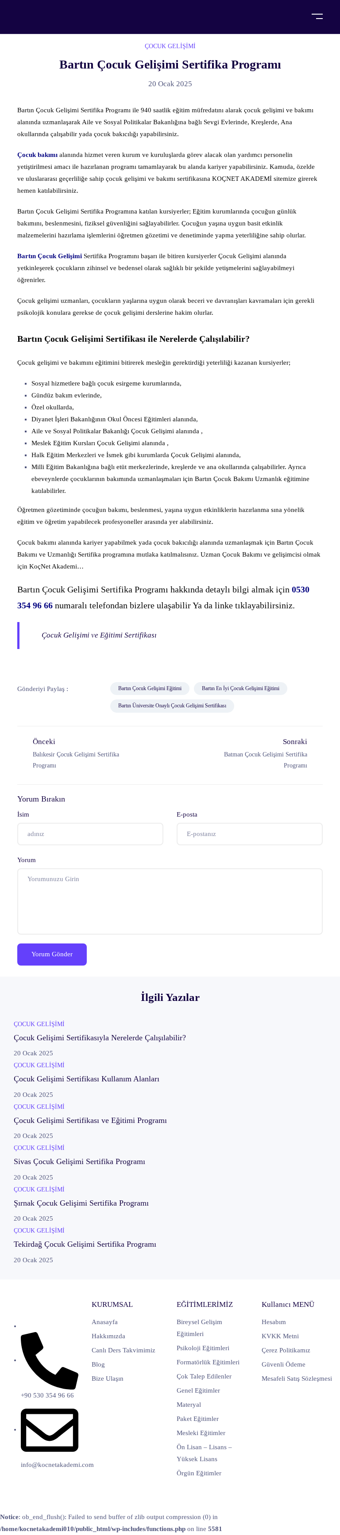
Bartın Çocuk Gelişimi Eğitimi (150, 688)
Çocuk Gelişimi (170, 46)
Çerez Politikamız (286, 1350)
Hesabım (274, 1321)
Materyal (189, 1404)
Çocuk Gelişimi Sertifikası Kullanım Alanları (86, 1078)
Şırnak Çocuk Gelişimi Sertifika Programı (81, 1203)
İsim (23, 814)
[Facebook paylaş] (81, 689)
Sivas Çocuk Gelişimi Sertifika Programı (79, 1161)
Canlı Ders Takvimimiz (123, 1350)
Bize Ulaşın (108, 1378)
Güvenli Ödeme (283, 1364)
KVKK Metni (280, 1336)
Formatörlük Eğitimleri (208, 1362)
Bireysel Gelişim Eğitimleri (199, 1327)
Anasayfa (105, 1321)
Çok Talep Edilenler (204, 1376)
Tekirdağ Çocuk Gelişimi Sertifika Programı (85, 1244)
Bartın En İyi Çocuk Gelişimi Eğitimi (240, 688)
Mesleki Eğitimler (201, 1432)
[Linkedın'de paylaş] (27, 706)
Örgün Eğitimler (199, 1473)
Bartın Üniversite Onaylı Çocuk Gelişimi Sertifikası (172, 706)
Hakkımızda (108, 1336)
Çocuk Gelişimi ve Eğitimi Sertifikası (99, 635)
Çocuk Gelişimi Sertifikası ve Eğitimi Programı (90, 1120)
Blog (98, 1364)
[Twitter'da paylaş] (101, 689)
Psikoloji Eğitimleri (203, 1348)
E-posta (187, 814)
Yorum (26, 859)
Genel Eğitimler (198, 1390)
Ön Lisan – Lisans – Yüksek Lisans (204, 1452)
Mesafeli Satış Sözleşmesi (297, 1378)
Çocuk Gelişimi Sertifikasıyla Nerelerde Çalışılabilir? (100, 1037)
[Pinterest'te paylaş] (47, 706)
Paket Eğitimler (198, 1418)
